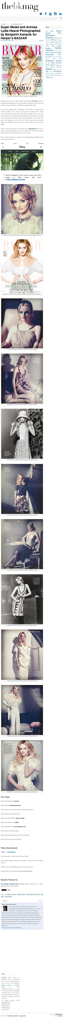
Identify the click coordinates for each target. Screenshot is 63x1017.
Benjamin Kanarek (11, 894)
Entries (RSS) (15, 1015)
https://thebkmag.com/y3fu (16, 179)
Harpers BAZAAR (56, 63)
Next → (40, 900)
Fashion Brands (50, 46)
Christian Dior (57, 42)
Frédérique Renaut (53, 61)
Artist (47, 31)
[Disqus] (22, 951)
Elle (56, 44)
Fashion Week (56, 58)
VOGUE (51, 77)
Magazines (53, 67)
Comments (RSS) (22, 1015)
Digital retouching (50, 44)
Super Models (8, 896)
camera (57, 40)
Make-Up (59, 67)
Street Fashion (50, 75)
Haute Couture (50, 65)
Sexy (46, 75)
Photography (57, 71)
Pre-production (58, 73)
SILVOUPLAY (12, 852)
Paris (47, 71)
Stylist (54, 75)
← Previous (4, 900)
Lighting (57, 65)
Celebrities (47, 42)
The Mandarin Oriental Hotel (9, 884)
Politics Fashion (50, 73)
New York (59, 69)
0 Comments (41, 40)
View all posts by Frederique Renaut (12, 927)
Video (48, 77)
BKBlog (53, 40)
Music (54, 69)
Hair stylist (48, 62)
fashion (59, 44)
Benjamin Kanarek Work (7, 40)
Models (49, 69)
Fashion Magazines (51, 52)
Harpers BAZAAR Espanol (33, 894)
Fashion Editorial (21, 894)
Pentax (51, 71)
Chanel (52, 42)
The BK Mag (10, 1015)
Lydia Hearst (32, 128)
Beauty (52, 31)
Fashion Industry (57, 50)
